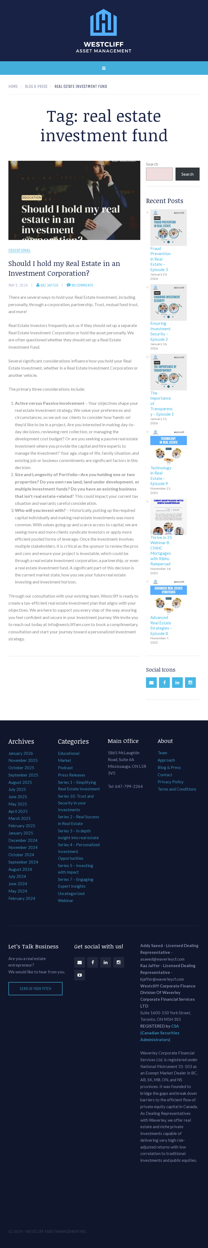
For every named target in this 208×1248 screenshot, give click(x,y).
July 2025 (17, 789)
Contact (165, 774)
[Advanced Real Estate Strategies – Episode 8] (168, 596)
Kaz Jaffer (49, 285)
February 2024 (21, 898)
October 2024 (21, 854)
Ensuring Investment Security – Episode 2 (160, 331)
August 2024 (20, 869)
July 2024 (17, 876)
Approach (166, 760)
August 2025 (20, 782)
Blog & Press (169, 767)
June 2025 (17, 796)
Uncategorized (71, 893)
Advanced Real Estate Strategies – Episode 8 (161, 625)
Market (64, 760)
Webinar (65, 900)
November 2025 (23, 760)
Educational (19, 250)
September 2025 (23, 774)
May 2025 (17, 803)
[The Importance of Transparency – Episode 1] (168, 372)
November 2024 (23, 847)
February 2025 (21, 825)
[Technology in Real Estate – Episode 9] (168, 447)
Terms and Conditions (177, 789)
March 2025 (19, 818)
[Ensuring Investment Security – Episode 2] (168, 302)
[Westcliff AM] (104, 30)
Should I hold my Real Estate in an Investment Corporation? (64, 268)
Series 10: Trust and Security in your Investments (76, 803)
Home (13, 86)
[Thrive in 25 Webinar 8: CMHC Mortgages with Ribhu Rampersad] (168, 516)
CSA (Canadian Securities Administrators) (159, 1033)
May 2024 (17, 890)
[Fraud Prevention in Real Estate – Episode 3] (168, 227)
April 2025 (18, 811)
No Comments (82, 285)
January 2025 (20, 832)
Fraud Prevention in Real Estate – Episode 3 (160, 259)
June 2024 (17, 883)
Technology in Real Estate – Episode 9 (160, 475)
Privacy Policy (171, 781)
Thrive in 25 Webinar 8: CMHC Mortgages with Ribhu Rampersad (161, 550)
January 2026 (20, 753)
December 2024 (22, 840)
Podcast (65, 767)
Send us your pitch (35, 988)
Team (162, 752)
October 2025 (21, 767)
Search (152, 164)
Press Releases (71, 774)
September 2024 (23, 861)
